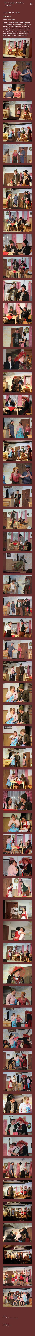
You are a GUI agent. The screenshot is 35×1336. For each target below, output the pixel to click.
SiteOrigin (20, 1332)
